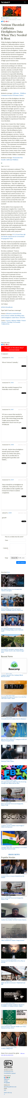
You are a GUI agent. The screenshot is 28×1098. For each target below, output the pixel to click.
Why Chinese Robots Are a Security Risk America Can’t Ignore (11, 590)
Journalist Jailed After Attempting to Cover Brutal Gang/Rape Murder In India (14, 848)
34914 (12, 382)
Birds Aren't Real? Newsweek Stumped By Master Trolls (12, 804)
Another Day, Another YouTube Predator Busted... (14, 920)
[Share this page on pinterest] (6, 21)
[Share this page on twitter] (2, 21)
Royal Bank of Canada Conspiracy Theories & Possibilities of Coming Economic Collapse (12, 1005)
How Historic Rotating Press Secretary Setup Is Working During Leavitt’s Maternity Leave (12, 630)
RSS (5, 1090)
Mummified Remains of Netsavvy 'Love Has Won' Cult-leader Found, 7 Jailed (13, 697)
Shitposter (6, 1079)
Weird (7, 695)
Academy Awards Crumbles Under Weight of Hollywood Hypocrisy (12, 826)
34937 (12, 480)
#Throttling (9, 322)
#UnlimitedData (5, 324)
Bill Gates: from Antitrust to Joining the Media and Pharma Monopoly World (14, 740)
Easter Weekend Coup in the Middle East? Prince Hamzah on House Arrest (13, 1027)
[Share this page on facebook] (3, 21)
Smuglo (6, 1081)
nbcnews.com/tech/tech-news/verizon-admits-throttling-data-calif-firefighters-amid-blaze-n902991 (13, 315)
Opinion (7, 673)
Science (7, 738)
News (16, 18)
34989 (10, 513)
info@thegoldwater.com (10, 1086)
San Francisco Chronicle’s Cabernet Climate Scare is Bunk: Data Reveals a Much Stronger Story (12, 651)
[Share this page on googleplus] (5, 21)
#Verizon (8, 320)
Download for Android (9, 1073)
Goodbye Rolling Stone (7, 1048)
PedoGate (8, 780)
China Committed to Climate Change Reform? (12, 940)
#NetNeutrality (16, 322)
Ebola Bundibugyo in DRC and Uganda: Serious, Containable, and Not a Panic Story (12, 609)
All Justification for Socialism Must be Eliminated (13, 719)
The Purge (8, 959)
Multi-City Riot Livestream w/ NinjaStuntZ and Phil (13, 983)
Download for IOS (8, 1071)
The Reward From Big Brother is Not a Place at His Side (13, 961)
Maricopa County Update (7, 761)
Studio (10, 673)
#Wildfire (18, 320)
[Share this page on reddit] (8, 21)
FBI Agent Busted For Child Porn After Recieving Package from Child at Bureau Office (13, 782)
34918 (12, 444)
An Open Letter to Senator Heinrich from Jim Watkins (12, 876)
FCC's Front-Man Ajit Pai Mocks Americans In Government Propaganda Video (13, 236)
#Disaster (3, 322)
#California (13, 320)
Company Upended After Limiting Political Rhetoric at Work (12, 675)
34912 (12, 357)
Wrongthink (7, 1082)
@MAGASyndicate (7, 307)
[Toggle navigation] (25, 2)
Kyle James (6, 18)
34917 (12, 409)
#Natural (23, 320)
